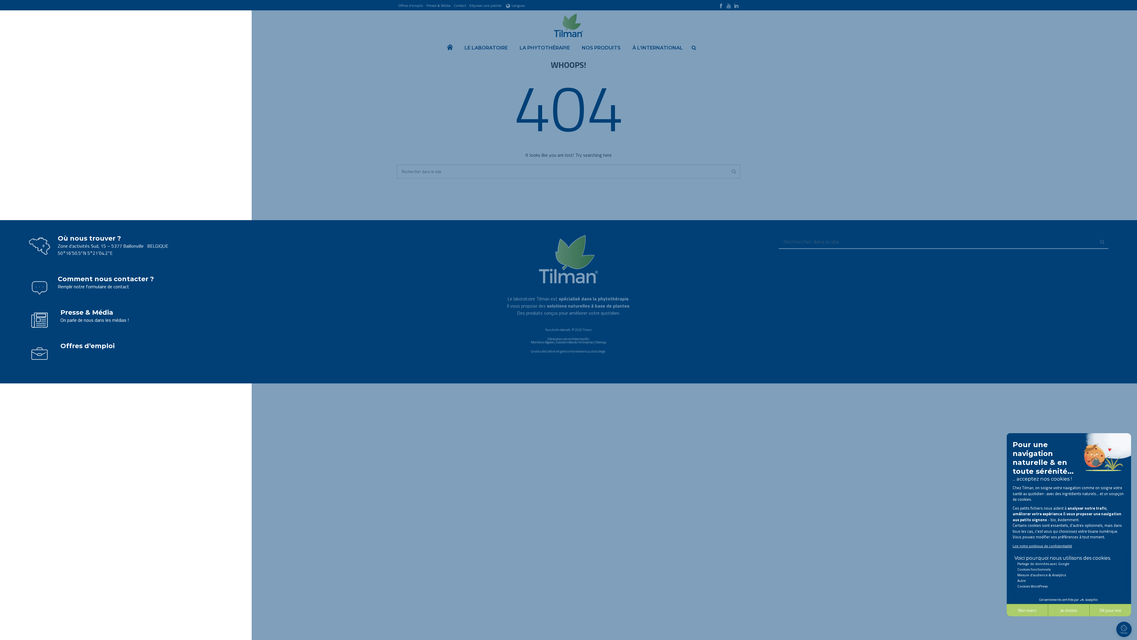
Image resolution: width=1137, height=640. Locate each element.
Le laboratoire (486, 48)
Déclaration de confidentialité (567, 339)
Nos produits (601, 48)
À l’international (657, 48)
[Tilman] (568, 23)
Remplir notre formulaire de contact (93, 286)
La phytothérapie (545, 48)
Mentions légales (542, 342)
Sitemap (600, 342)
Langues (518, 5)
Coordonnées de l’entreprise (574, 342)
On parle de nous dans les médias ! (94, 320)
